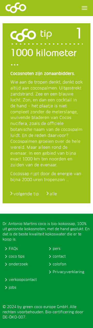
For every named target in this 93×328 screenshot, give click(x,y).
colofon (59, 264)
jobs (12, 287)
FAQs (13, 249)
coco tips (17, 256)
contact (59, 256)
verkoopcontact (23, 280)
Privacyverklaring (68, 272)
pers (56, 249)
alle (53, 194)
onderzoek (18, 264)
